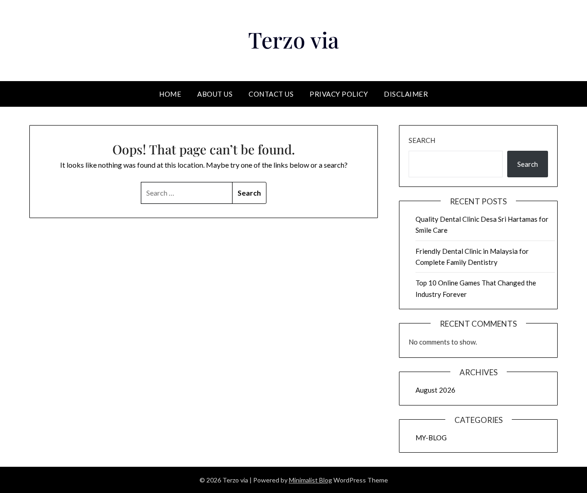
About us (215, 94)
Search (422, 140)
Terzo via (293, 39)
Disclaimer (406, 94)
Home (170, 94)
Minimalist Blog (310, 480)
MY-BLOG (431, 437)
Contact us (271, 94)
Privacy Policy (339, 94)
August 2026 (435, 390)
